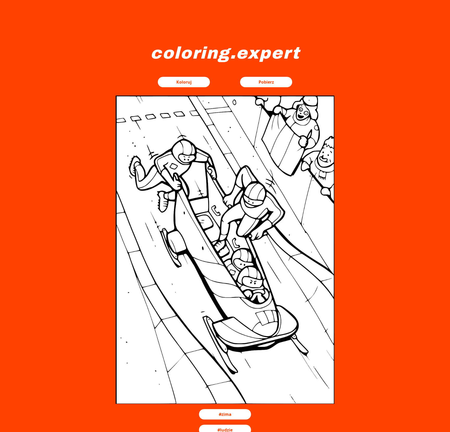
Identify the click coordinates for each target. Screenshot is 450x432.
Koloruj (184, 82)
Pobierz (266, 82)
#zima (225, 414)
